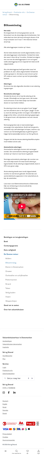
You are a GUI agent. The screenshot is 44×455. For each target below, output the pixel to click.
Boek (6, 241)
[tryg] (31, 425)
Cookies (5, 437)
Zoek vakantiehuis (16, 453)
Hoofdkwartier (7, 356)
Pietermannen (11, 280)
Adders (8, 258)
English (5, 404)
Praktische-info (19, 12)
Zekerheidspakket (9, 374)
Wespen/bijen (11, 301)
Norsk (4, 407)
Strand (8, 284)
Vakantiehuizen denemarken (12, 344)
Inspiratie (6, 347)
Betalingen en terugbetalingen (16, 237)
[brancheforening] (10, 425)
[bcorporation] (38, 425)
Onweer (8, 271)
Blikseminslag (10, 263)
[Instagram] (5, 392)
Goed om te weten (11, 305)
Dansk (5, 413)
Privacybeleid (7, 434)
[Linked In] (15, 392)
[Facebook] (10, 392)
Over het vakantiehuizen (14, 309)
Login (4, 367)
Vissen (8, 297)
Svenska (5, 410)
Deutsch (5, 401)
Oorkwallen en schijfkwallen (16, 275)
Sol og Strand (7, 12)
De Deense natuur (11, 254)
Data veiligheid (10, 250)
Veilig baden (10, 292)
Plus (4, 359)
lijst (27, 453)
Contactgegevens (11, 246)
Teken (7, 288)
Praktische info (8, 371)
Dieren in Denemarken (14, 267)
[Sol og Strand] (22, 4)
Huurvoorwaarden (9, 440)
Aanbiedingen (7, 341)
